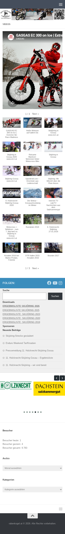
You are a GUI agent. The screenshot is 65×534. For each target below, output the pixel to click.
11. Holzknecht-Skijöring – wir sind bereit (26, 365)
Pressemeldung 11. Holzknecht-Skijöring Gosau (30, 350)
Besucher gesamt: (12, 448)
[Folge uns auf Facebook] (49, 283)
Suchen (55, 296)
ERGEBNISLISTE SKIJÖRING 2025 (21, 310)
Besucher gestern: (12, 444)
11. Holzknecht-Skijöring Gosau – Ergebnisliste (29, 358)
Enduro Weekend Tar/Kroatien (21, 343)
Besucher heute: (11, 440)
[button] (36, 114)
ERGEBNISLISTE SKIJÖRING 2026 (21, 306)
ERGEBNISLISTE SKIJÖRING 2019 (21, 322)
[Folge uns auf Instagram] (60, 283)
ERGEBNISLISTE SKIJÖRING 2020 (21, 318)
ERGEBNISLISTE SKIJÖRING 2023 (21, 314)
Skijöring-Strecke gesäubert (19, 336)
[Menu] (60, 4)
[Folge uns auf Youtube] (55, 283)
